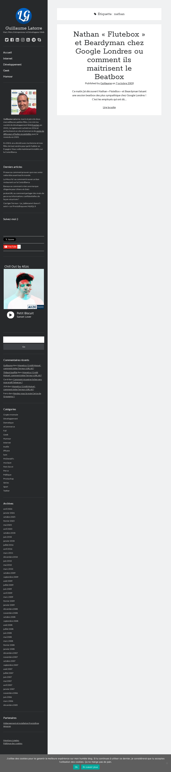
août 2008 (7, 625)
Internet (7, 58)
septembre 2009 (10, 577)
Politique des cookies (12, 743)
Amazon (7, 726)
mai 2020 (7, 525)
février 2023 (9, 521)
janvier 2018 (9, 541)
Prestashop (8, 478)
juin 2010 (7, 561)
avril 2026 (7, 509)
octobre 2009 (9, 573)
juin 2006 (7, 697)
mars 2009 (8, 597)
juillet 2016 (8, 545)
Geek (6, 70)
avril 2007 (7, 685)
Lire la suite (109, 107)
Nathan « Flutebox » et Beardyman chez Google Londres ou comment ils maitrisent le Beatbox (109, 56)
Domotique (8, 422)
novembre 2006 (10, 693)
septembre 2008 (10, 621)
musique (7, 462)
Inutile (6, 446)
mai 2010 (7, 565)
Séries (6, 482)
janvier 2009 (9, 605)
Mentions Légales (11, 740)
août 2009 (7, 581)
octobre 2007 (9, 661)
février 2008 (9, 645)
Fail (5, 430)
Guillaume (8, 365)
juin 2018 (7, 537)
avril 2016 (7, 549)
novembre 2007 (10, 657)
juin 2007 (7, 677)
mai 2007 (7, 681)
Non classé (8, 466)
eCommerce (9, 426)
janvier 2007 (9, 689)
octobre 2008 (9, 617)
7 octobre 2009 (125, 83)
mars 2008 (8, 641)
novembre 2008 (10, 613)
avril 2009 (7, 593)
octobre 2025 (9, 517)
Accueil (7, 52)
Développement (12, 64)
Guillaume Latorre (24, 28)
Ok (76, 767)
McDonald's (8, 458)
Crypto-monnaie (10, 414)
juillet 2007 (8, 673)
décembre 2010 (10, 557)
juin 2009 (7, 589)
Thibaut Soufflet (10, 372)
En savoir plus (90, 767)
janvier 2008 (9, 649)
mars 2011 (8, 553)
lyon (5, 454)
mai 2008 (7, 637)
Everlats (35, 125)
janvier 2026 (9, 513)
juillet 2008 (8, 629)
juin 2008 (7, 633)
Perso (6, 470)
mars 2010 (8, 569)
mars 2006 (8, 701)
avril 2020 (7, 529)
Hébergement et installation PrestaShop (21, 723)
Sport (5, 486)
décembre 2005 (10, 705)
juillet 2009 (8, 585)
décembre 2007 (10, 653)
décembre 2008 (10, 609)
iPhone (6, 450)
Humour (8, 76)
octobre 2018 (9, 533)
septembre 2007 (10, 665)
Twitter (6, 490)
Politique (7, 474)
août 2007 (7, 669)
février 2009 (9, 601)
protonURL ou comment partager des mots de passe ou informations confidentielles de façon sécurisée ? (23, 196)
